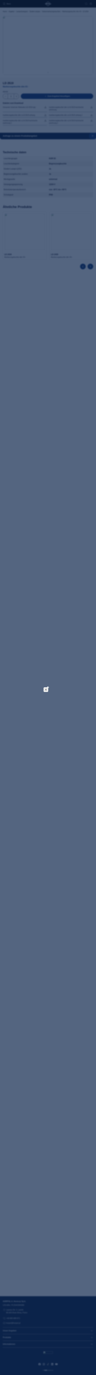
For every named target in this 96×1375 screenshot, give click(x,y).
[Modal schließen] (46, 689)
